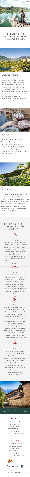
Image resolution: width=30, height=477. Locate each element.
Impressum (10, 472)
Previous (27, 23)
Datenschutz (19, 472)
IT (5, 2)
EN (2, 2)
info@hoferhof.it (15, 431)
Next (27, 25)
